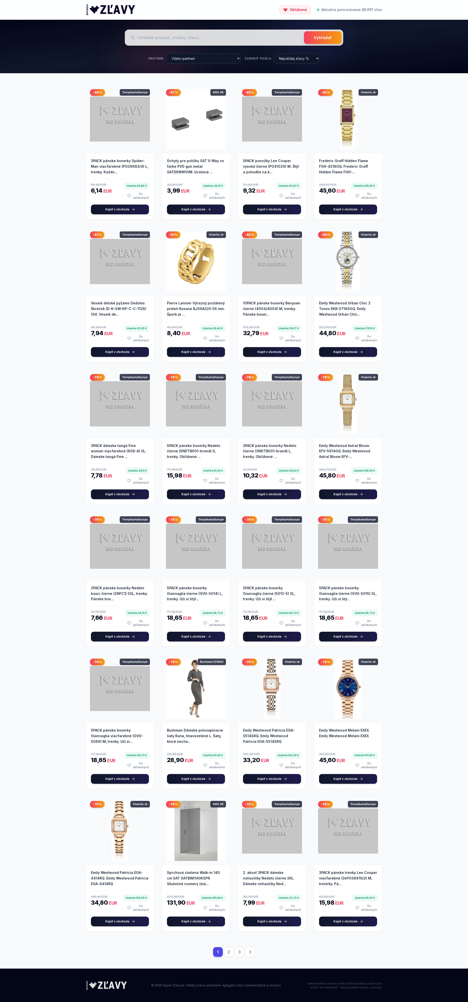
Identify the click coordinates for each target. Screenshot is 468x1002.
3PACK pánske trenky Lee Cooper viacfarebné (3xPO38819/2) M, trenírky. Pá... (348, 878)
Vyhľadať (323, 37)
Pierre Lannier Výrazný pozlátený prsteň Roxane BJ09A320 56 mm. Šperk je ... (196, 308)
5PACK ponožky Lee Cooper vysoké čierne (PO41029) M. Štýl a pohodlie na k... (271, 166)
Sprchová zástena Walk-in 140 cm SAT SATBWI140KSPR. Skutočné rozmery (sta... (193, 878)
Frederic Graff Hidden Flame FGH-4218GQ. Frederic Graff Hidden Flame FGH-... (343, 166)
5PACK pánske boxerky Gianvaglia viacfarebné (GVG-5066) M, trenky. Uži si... (117, 736)
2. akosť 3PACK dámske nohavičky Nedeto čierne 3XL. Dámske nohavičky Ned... (268, 878)
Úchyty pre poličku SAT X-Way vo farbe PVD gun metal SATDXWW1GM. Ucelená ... (195, 166)
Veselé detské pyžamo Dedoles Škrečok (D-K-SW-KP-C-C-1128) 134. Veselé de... (118, 308)
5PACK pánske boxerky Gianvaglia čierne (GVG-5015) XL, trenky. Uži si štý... (348, 593)
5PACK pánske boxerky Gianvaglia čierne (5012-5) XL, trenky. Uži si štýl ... (269, 593)
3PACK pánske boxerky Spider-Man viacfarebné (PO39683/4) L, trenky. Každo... (119, 166)
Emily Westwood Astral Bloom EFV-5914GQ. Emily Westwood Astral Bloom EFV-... (344, 451)
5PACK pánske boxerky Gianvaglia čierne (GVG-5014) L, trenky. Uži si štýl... (195, 593)
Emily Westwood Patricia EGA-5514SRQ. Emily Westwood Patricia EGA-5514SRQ (269, 736)
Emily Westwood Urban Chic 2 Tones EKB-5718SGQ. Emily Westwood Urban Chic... (344, 308)
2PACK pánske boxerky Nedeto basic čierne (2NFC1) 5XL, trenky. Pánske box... (119, 593)
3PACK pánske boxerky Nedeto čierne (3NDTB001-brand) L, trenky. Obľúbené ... (269, 451)
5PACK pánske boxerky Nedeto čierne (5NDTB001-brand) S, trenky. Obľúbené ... (193, 451)
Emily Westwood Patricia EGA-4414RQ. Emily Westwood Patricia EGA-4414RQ (119, 878)
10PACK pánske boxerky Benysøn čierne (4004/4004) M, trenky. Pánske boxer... (271, 308)
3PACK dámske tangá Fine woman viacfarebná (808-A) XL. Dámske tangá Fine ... (118, 451)
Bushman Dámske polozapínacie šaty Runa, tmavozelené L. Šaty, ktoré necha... (195, 736)
